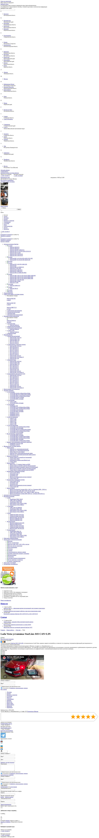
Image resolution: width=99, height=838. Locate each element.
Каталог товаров (5, 241)
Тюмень (6, 139)
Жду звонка (4, 689)
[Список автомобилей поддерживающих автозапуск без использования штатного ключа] (8, 584)
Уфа (5, 146)
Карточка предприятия (7, 730)
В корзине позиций (6, 238)
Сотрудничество (8, 226)
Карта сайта (10, 703)
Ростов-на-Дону (8, 109)
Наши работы (10, 704)
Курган (6, 62)
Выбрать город (5, 4)
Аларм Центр (10, 172)
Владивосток (7, 20)
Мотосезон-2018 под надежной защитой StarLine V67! (18, 627)
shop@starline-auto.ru (6, 728)
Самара (6, 116)
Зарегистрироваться (6, 804)
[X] (4, 642)
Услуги (5, 227)
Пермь (5, 103)
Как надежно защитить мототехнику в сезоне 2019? (17, 624)
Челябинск (6, 159)
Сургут (6, 127)
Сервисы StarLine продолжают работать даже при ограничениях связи (22, 611)
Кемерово (6, 51)
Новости (4, 604)
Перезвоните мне (5, 177)
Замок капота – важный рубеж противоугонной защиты (18, 622)
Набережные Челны (9, 84)
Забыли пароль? (9, 797)
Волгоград (6, 26)
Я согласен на (15, 688)
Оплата (6, 219)
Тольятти (6, 134)
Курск (5, 65)
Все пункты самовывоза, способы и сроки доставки (8, 181)
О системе (6, 223)
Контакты (6, 229)
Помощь (9, 700)
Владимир (6, 23)
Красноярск (7, 60)
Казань (5, 42)
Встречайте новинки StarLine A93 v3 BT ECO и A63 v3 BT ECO (21, 614)
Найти (19, 209)
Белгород (6, 14)
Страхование (7, 222)
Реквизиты (10, 707)
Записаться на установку (7, 775)
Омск (5, 96)
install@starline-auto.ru (6, 723)
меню (2, 212)
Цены (5, 224)
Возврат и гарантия (9, 220)
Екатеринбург (7, 35)
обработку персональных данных (19, 688)
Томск (5, 136)
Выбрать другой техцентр (7, 762)
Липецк (6, 72)
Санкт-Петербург (8, 119)
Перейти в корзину (6, 236)
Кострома (6, 54)
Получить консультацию (7, 639)
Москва (6, 79)
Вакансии (9, 706)
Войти (2, 797)
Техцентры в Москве (32, 711)
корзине (7, 820)
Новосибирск (7, 89)
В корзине (6, 234)
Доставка (6, 218)
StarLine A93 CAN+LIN (17, 643)
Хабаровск (6, 152)
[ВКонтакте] (1, 642)
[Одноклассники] (3, 642)
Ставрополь (7, 124)
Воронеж (6, 29)
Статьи (4, 617)
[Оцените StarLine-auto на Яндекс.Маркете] (49, 721)
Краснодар (6, 57)
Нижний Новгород (9, 87)
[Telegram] (3, 737)
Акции (5, 216)
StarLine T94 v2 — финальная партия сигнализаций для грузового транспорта (24, 608)
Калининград (7, 45)
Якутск (6, 166)
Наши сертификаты (6, 600)
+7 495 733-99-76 (5, 231)
